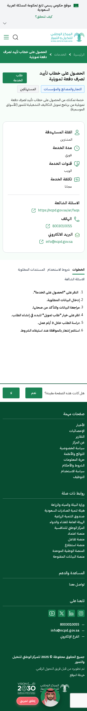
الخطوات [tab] (78, 269)
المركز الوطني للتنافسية (69, 527)
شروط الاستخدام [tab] (58, 269)
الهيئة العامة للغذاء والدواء (67, 522)
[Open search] (15, 37)
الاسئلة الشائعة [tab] (75, 279)
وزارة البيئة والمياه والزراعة (68, 504)
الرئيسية (79, 54)
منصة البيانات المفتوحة (69, 556)
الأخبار (80, 425)
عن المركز (79, 442)
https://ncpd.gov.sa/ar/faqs (59, 210)
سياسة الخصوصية (72, 448)
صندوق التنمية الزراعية (69, 516)
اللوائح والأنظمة (74, 453)
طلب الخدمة (18, 78)
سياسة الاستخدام (73, 471)
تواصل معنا (77, 584)
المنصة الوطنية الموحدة (68, 550)
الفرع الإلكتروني (70, 636)
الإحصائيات (77, 430)
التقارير (80, 436)
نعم (33, 392)
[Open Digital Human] (50, 697)
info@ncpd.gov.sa (59, 241)
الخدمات (60, 54)
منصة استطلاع (75, 545)
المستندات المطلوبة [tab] (31, 269)
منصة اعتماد (76, 533)
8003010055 (62, 226)
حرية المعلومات (74, 459)
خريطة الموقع (77, 675)
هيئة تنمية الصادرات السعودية (64, 510)
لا (11, 392)
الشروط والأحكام (73, 465)
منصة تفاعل (76, 539)
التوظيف (79, 476)
